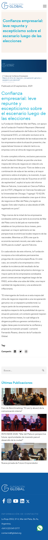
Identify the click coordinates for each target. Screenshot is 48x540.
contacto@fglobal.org (11, 533)
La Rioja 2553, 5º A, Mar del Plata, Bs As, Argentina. (20, 521)
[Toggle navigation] (45, 6)
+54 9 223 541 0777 (10, 528)
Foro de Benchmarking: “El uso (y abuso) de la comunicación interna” (22, 409)
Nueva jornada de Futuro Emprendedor (19, 463)
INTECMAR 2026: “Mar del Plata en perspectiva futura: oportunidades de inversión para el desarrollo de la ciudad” (23, 437)
